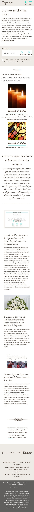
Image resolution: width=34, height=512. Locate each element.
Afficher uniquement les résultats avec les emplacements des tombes (17, 61)
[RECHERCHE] (29, 52)
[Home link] (7, 3)
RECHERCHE (7, 48)
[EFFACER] (22, 52)
